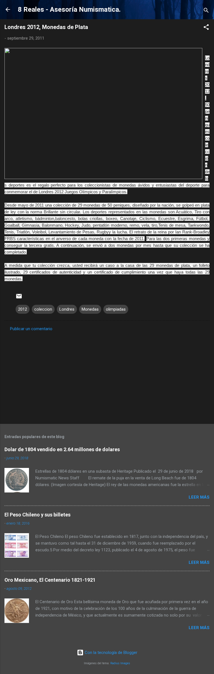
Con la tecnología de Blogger (110, 652)
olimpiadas (116, 309)
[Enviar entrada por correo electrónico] (19, 298)
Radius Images (120, 663)
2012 (22, 309)
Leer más (199, 497)
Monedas (90, 309)
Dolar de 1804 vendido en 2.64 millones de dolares (62, 449)
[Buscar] (206, 11)
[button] (206, 28)
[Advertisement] (107, 376)
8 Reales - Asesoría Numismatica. (69, 9)
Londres (66, 309)
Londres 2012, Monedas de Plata (46, 27)
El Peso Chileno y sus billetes (37, 515)
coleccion (43, 309)
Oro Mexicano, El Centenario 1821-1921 (50, 580)
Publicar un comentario (31, 328)
